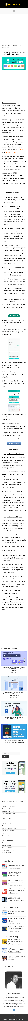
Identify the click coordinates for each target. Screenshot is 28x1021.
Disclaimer (22, 1016)
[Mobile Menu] (14, 11)
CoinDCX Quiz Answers (8, 813)
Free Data (5, 833)
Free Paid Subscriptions (8, 838)
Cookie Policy (22, 1015)
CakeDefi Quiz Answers (8, 806)
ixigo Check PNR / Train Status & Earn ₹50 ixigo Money (14, 718)
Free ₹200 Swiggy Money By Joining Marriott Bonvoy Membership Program (15, 874)
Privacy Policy (15, 1015)
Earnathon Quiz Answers (9, 828)
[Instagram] (14, 1009)
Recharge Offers (6, 852)
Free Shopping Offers (8, 840)
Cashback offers (16, 45)
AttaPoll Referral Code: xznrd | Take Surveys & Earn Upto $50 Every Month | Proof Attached (16, 890)
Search (4, 751)
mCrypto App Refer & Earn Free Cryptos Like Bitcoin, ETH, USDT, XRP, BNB (16, 920)
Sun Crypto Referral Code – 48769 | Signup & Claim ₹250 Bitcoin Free (16, 911)
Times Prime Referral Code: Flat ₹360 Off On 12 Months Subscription (16, 958)
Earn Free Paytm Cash (8, 826)
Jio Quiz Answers (6, 845)
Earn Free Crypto (6, 823)
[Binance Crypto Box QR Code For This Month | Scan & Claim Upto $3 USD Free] (4, 929)
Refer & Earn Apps (7, 855)
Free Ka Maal (5, 835)
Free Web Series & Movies (9, 843)
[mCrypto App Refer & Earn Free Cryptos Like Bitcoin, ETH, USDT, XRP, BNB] (4, 920)
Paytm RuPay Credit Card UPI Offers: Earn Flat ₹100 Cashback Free (14, 742)
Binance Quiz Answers (8, 804)
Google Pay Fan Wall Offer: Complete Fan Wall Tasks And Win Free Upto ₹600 (14, 694)
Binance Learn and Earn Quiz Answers (12, 801)
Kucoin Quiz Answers (8, 850)
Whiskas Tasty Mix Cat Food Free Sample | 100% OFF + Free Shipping (16, 882)
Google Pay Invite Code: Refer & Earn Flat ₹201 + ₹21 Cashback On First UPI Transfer (17, 949)
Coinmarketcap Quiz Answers (10, 816)
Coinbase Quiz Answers (8, 811)
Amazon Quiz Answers (8, 799)
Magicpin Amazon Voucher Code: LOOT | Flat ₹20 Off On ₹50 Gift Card (14, 669)
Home (3, 1015)
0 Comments (17, 868)
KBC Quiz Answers (7, 847)
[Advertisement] (14, 30)
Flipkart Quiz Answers (8, 830)
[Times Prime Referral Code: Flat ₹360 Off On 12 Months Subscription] (4, 958)
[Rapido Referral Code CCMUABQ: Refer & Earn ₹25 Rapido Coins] (4, 941)
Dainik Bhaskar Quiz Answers (10, 821)
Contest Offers (6, 818)
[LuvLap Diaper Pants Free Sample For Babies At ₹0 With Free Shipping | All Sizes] (4, 866)
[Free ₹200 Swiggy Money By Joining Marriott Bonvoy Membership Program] (4, 874)
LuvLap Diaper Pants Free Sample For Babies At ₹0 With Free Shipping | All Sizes (16, 865)
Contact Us (5, 1016)
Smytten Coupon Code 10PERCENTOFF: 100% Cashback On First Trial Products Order (16, 898)
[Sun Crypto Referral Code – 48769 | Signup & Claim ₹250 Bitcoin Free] (4, 912)
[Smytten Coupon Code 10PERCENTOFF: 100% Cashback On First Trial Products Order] (4, 899)
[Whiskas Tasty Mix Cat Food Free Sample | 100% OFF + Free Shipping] (4, 882)
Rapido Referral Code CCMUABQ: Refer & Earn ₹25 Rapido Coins (15, 941)
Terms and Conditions (14, 1016)
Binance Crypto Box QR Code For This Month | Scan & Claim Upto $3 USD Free (16, 928)
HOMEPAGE (8, 1015)
